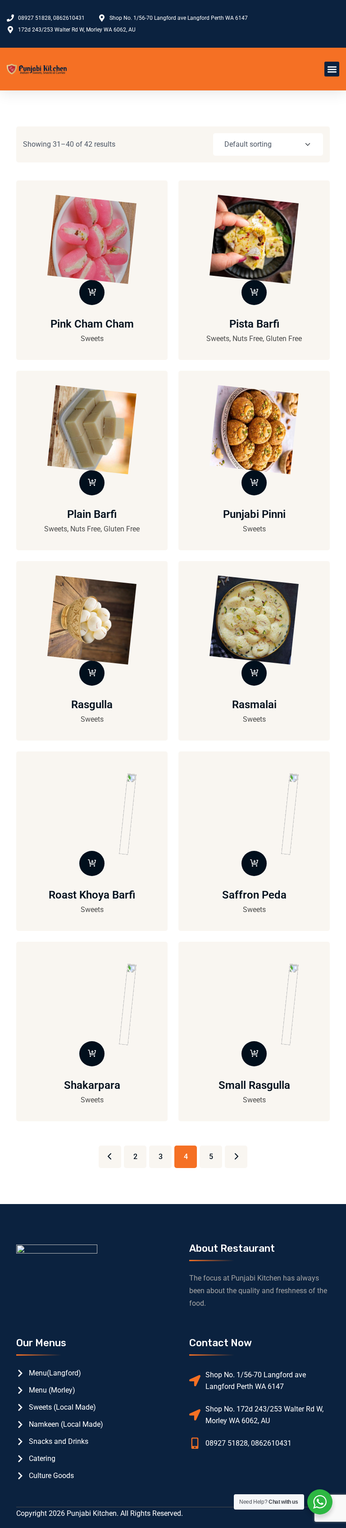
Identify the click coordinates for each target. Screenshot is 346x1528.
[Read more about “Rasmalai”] (254, 673)
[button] (331, 69)
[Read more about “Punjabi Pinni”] (254, 482)
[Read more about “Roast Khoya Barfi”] (92, 863)
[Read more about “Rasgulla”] (92, 673)
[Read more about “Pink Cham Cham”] (92, 292)
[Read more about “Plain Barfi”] (92, 482)
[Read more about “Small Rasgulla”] (254, 1053)
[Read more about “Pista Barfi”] (254, 292)
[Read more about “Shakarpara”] (92, 1053)
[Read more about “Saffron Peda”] (254, 863)
